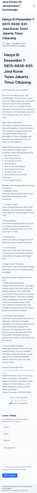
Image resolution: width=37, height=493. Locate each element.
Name (6, 427)
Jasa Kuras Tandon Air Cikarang (13, 46)
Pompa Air (16, 490)
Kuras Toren (6, 490)
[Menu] (34, 6)
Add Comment (9, 448)
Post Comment (9, 475)
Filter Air (24, 490)
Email (6, 434)
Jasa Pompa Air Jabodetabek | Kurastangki (12, 5)
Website (7, 440)
